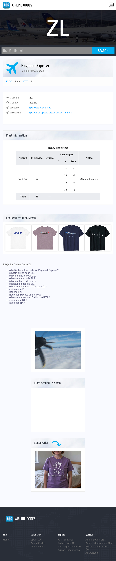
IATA (25, 81)
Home (6, 539)
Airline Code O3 (66, 543)
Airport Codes (38, 543)
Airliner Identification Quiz (99, 543)
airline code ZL (17, 289)
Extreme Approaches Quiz (96, 548)
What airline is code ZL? (22, 278)
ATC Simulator (66, 539)
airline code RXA (18, 300)
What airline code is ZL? (22, 284)
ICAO (9, 81)
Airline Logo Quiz (94, 539)
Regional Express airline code (25, 294)
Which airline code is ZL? (22, 281)
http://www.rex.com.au (39, 107)
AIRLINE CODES (21, 5)
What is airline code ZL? (22, 273)
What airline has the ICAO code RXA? (29, 297)
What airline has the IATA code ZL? (28, 286)
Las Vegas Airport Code (70, 546)
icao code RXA (17, 303)
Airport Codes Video (69, 550)
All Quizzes (91, 552)
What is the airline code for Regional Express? (34, 270)
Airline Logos (38, 546)
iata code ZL (15, 292)
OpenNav (36, 539)
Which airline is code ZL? (22, 275)
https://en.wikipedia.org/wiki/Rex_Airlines (50, 112)
